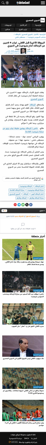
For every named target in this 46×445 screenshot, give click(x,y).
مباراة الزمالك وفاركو (37, 198)
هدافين (7, 29)
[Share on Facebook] (30, 204)
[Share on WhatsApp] (23, 204)
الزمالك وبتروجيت (26, 186)
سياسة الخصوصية (15, 438)
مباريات (38, 29)
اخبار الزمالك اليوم (37, 194)
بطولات (13, 435)
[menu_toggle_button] (43, 3)
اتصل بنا (34, 438)
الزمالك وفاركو (21, 198)
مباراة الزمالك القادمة (17, 190)
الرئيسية (38, 25)
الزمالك (33, 105)
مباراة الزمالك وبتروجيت (35, 190)
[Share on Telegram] (19, 204)
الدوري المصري (37, 99)
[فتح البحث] (3, 3)
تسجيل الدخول (31, 216)
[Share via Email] (15, 204)
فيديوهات (8, 25)
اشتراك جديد (19, 216)
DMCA (26, 438)
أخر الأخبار (23, 25)
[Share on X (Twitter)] (27, 204)
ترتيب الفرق (23, 29)
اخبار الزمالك (39, 186)
